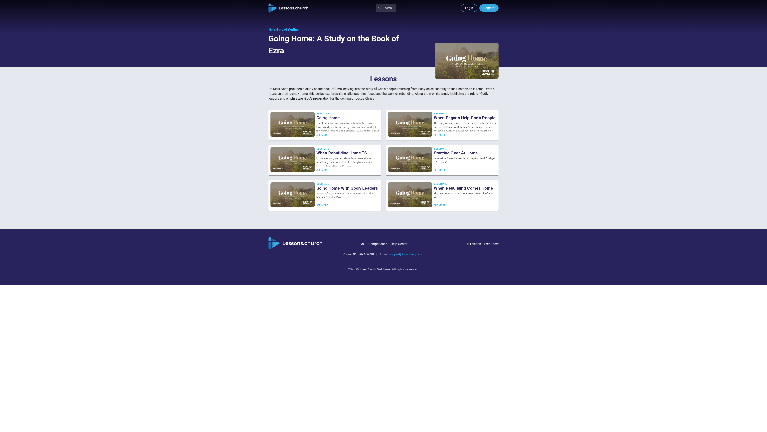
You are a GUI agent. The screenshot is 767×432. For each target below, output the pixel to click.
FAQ (362, 244)
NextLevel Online (283, 29)
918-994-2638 (363, 254)
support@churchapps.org (406, 254)
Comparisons (378, 244)
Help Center (399, 244)
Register (489, 8)
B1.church (474, 244)
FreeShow (491, 244)
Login (469, 8)
